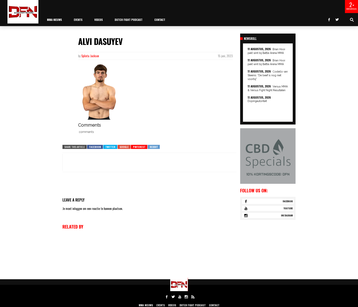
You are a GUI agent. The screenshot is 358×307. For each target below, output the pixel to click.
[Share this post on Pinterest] (139, 147)
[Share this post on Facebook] (95, 147)
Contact (159, 20)
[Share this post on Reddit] (154, 147)
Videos (98, 20)
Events (78, 20)
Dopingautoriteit (257, 101)
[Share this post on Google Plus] (124, 147)
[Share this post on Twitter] (110, 147)
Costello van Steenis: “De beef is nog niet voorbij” (268, 75)
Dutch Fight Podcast (128, 20)
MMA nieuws (54, 20)
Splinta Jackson (90, 56)
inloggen (77, 208)
